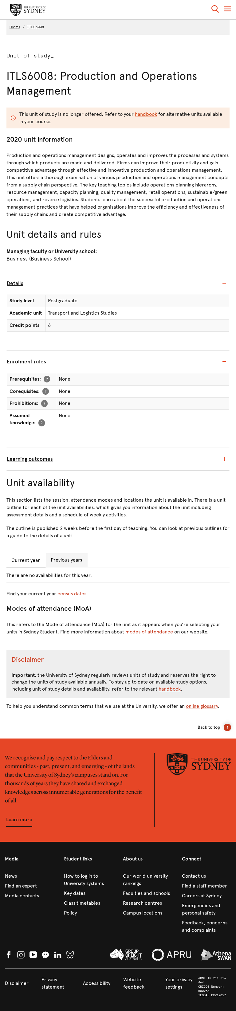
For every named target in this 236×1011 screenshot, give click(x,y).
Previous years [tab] (66, 560)
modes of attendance (149, 632)
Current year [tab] (25, 560)
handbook (146, 114)
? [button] (47, 379)
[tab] (118, 283)
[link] (29, 876)
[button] (215, 10)
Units (15, 27)
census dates (71, 594)
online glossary (202, 706)
